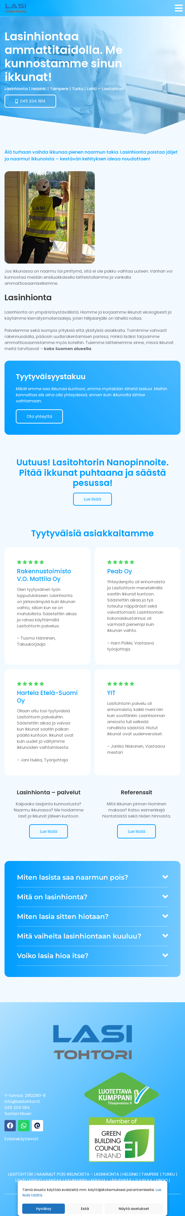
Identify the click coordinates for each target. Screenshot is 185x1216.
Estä (85, 1208)
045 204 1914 (17, 1107)
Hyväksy (43, 1208)
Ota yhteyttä (39, 416)
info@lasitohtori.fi (22, 1101)
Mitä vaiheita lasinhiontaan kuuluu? (79, 936)
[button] (92, 878)
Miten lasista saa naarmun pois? (72, 877)
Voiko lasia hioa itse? (52, 956)
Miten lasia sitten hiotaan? (63, 916)
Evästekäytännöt (21, 1139)
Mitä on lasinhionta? (52, 897)
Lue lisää (48, 831)
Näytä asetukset (134, 1208)
